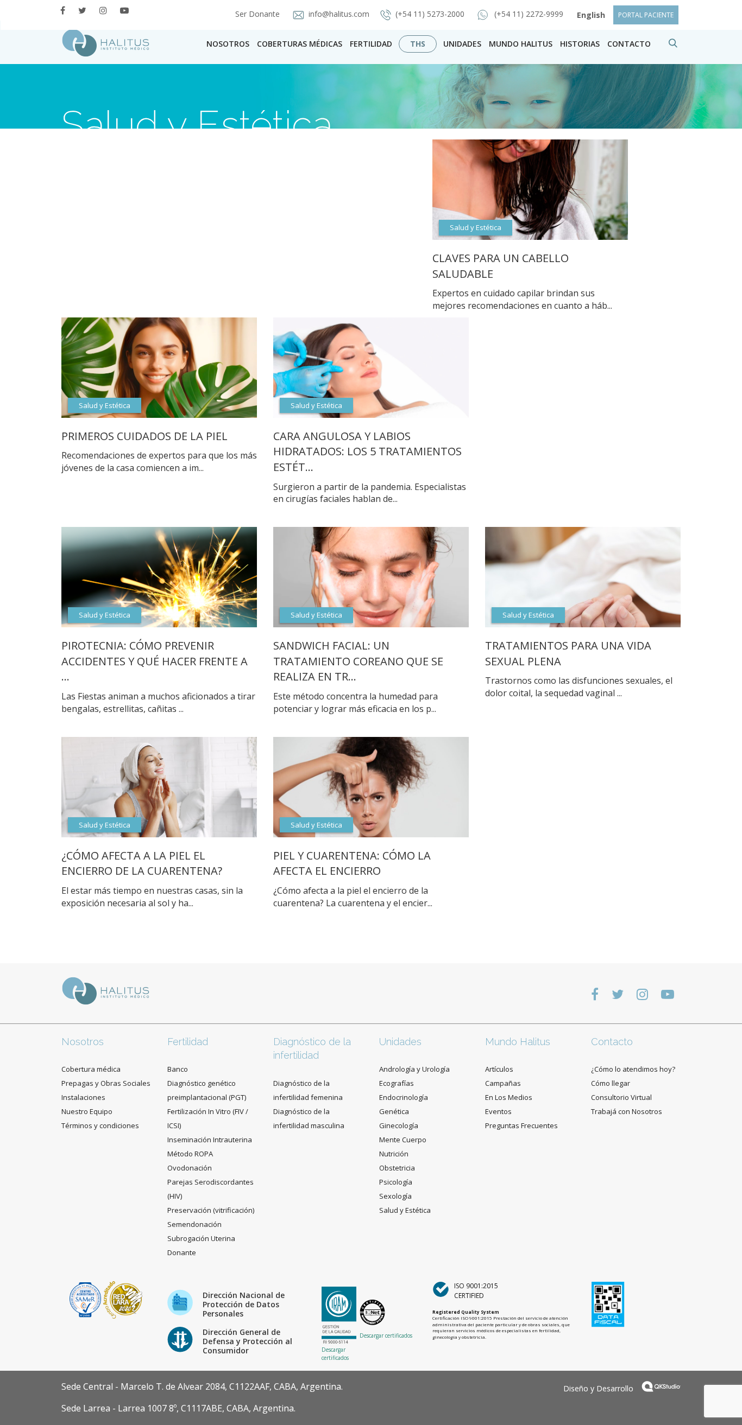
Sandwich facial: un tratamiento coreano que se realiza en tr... (358, 661)
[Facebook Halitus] (63, 10)
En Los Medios (508, 1097)
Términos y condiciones (100, 1125)
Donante (181, 1252)
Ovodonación (189, 1168)
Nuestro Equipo (86, 1111)
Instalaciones (83, 1097)
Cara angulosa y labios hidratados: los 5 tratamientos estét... (367, 451)
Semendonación (194, 1224)
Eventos (498, 1111)
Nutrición (393, 1154)
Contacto (612, 1041)
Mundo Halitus (520, 44)
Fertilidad (371, 44)
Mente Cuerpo (402, 1139)
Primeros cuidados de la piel (144, 436)
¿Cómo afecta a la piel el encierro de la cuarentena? (141, 863)
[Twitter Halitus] (82, 10)
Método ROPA (190, 1154)
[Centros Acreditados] (86, 1299)
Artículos (499, 1069)
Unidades (462, 44)
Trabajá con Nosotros (626, 1111)
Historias (580, 44)
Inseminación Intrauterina (209, 1139)
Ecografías (396, 1083)
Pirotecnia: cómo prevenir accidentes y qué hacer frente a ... (154, 661)
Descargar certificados (335, 1353)
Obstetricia (397, 1168)
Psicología (395, 1182)
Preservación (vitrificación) (210, 1210)
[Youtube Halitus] (124, 10)
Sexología (395, 1196)
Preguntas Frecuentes (521, 1125)
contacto (629, 44)
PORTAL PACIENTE (646, 15)
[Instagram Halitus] (103, 10)
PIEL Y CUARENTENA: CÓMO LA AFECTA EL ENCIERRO (352, 863)
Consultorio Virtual (621, 1097)
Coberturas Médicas (299, 44)
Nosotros (227, 44)
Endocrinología (403, 1097)
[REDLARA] (123, 1299)
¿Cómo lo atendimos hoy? (633, 1069)
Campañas (503, 1083)
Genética (394, 1111)
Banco (177, 1069)
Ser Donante (258, 14)
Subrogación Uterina (201, 1238)
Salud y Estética (194, 157)
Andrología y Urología (414, 1069)
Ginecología (398, 1125)
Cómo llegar (610, 1083)
